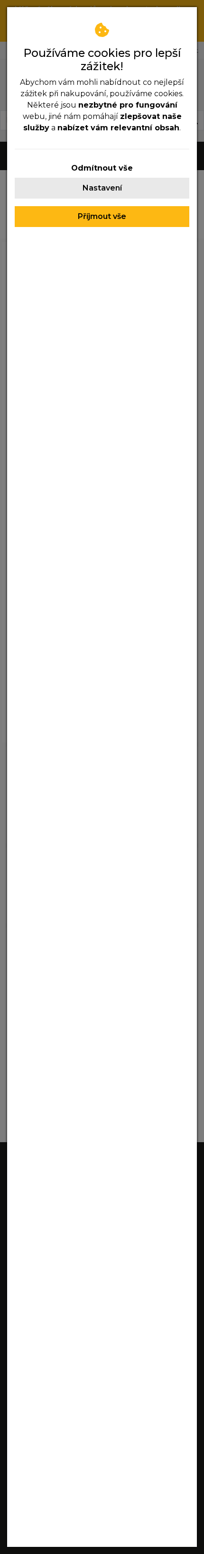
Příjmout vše (102, 216)
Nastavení (102, 187)
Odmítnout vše (102, 168)
